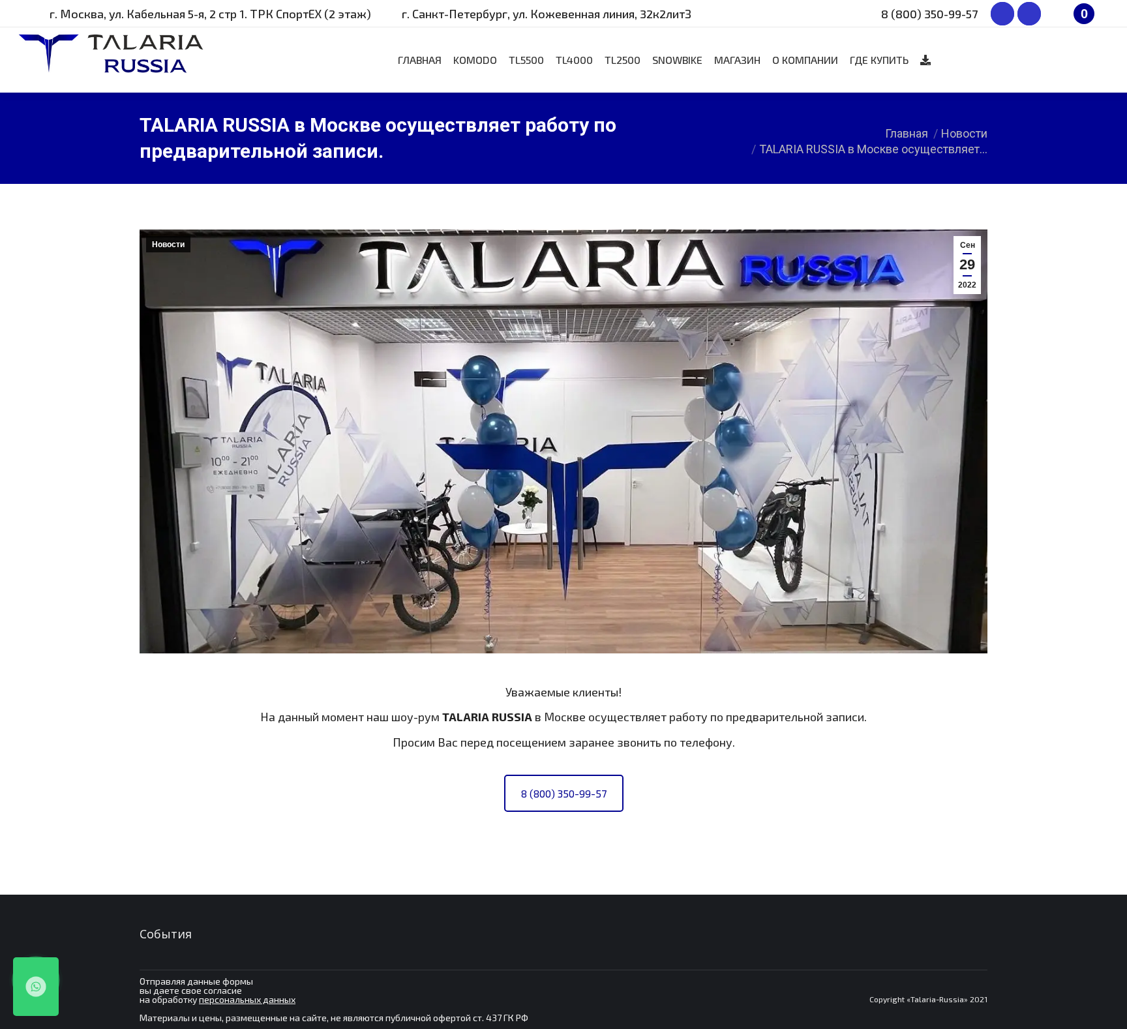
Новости (168, 244)
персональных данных (247, 999)
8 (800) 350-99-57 (564, 793)
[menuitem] (420, 60)
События (166, 933)
